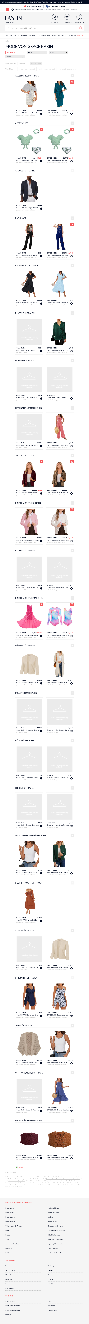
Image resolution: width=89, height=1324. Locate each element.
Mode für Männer (54, 1208)
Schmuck (8, 1239)
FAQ (49, 1301)
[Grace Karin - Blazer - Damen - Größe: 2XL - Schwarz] (41, 446)
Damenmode (13, 35)
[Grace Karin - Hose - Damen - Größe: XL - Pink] (41, 398)
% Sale (9, 57)
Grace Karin (20, 348)
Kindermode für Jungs (55, 1226)
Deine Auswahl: (10, 63)
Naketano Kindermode (55, 1239)
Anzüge (50, 1217)
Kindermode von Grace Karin (47, 69)
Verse (7, 1266)
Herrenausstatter (53, 1212)
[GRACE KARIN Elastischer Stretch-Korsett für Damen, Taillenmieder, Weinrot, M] (41, 1158)
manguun (51, 1270)
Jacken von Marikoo (12, 1244)
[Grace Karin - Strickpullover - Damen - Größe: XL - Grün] (41, 968)
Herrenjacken (52, 1221)
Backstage (51, 1266)
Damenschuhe (10, 1217)
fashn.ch (8, 1314)
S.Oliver (50, 1279)
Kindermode (43, 35)
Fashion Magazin (53, 1248)
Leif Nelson (51, 1284)
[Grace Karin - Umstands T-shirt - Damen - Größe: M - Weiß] (71, 826)
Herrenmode (28, 35)
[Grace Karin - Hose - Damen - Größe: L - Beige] (71, 398)
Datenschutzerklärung (12, 1310)
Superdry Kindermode (55, 1244)
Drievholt (8, 1248)
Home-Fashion (59, 35)
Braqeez (50, 1275)
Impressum (51, 1306)
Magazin (54, 22)
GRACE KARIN (21, 110)
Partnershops (52, 1310)
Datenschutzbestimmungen (71, 2)
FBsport (8, 1275)
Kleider (7, 1235)
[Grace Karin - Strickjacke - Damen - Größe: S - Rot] (41, 731)
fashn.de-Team (17, 1187)
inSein (7, 1253)
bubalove (8, 1279)
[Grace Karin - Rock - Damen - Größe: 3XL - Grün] (71, 778)
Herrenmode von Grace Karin (67, 69)
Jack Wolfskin (10, 1270)
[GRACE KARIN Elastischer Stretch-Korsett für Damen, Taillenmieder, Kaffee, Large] (71, 1158)
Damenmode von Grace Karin (27, 69)
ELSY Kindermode (54, 1235)
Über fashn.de (10, 1301)
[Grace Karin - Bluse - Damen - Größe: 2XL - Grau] (41, 351)
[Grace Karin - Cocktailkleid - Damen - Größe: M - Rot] (41, 588)
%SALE (80, 35)
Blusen (7, 1230)
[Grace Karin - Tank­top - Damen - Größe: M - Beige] (41, 826)
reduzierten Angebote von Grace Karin (16, 1185)
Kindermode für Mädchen (56, 1230)
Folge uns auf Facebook (57, 6)
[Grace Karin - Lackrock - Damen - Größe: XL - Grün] (41, 778)
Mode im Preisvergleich (56, 1253)
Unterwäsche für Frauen (13, 1226)
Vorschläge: (9, 69)
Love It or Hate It (13, 22)
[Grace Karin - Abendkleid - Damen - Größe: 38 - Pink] (71, 588)
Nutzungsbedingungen (13, 1306)
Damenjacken (10, 1221)
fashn (7, 41)
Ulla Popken (9, 1288)
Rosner (7, 1284)
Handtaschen (9, 1212)
